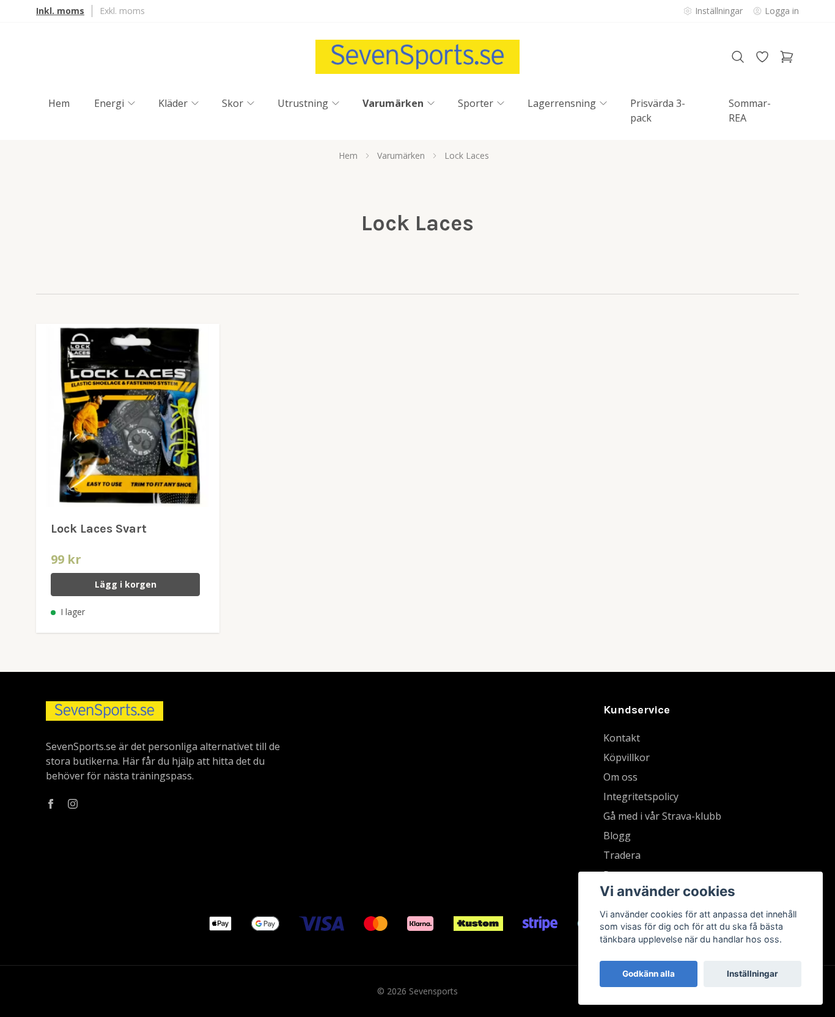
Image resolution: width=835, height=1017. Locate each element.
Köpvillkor (626, 757)
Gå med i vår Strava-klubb (662, 816)
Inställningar (752, 974)
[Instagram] (73, 804)
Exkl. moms (122, 10)
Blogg (617, 835)
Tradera (622, 855)
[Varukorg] (786, 57)
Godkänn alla (648, 974)
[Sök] (738, 57)
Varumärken (401, 155)
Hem (348, 155)
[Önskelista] (762, 57)
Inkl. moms (60, 10)
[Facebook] (51, 804)
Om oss (620, 777)
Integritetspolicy (641, 796)
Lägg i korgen (125, 584)
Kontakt (621, 738)
